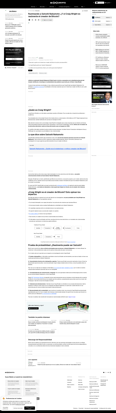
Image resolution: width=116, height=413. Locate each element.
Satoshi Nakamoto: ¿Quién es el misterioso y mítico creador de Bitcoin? (58, 149)
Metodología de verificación (104, 380)
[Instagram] (38, 20)
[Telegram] (35, 20)
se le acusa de (57, 267)
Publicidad (69, 380)
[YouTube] (29, 20)
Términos (75, 408)
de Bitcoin (62, 185)
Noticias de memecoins (92, 401)
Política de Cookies (20, 404)
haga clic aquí (71, 297)
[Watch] (102, 97)
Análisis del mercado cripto (94, 387)
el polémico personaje (38, 87)
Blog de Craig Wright (71, 241)
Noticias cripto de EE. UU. (94, 393)
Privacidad (81, 408)
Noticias (80, 380)
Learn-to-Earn (81, 389)
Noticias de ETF (92, 404)
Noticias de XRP (93, 381)
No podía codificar (33, 213)
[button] (13, 383)
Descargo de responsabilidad (91, 408)
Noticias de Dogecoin (94, 396)
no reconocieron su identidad (49, 293)
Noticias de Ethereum (94, 390)
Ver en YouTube (95, 108)
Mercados (37, 10)
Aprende (80, 382)
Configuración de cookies (105, 408)
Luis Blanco (41, 57)
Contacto (69, 382)
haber (63, 267)
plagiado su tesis (69, 267)
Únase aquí (20, 67)
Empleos (69, 387)
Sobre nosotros (70, 384)
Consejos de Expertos (83, 387)
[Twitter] (32, 20)
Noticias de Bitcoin (93, 384)
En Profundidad (31, 10)
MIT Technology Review (37, 277)
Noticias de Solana (93, 398)
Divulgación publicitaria (103, 384)
